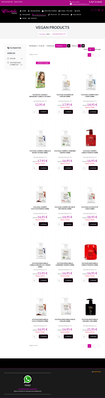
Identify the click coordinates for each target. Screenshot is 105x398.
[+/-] (68, 45)
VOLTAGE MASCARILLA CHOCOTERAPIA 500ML (40, 320)
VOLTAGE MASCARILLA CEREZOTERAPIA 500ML (90, 264)
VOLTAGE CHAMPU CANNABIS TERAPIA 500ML (65, 152)
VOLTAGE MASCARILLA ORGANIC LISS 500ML (90, 320)
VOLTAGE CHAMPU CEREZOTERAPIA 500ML (90, 152)
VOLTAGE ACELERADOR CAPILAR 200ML (65, 95)
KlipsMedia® (97, 371)
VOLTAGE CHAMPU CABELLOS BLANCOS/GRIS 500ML (40, 152)
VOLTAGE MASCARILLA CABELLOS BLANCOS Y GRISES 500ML (40, 265)
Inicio (48, 34)
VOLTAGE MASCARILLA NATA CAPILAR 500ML (65, 320)
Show (85, 49)
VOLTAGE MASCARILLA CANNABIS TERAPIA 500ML (65, 264)
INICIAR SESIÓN (7, 2)
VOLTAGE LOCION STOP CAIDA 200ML (89, 208)
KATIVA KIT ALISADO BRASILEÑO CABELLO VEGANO (40, 95)
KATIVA (12, 58)
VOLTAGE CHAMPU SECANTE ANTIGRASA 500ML (65, 208)
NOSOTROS (18, 2)
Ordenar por (50, 46)
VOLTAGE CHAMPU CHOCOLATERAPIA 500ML (40, 208)
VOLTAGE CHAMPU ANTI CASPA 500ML (90, 95)
